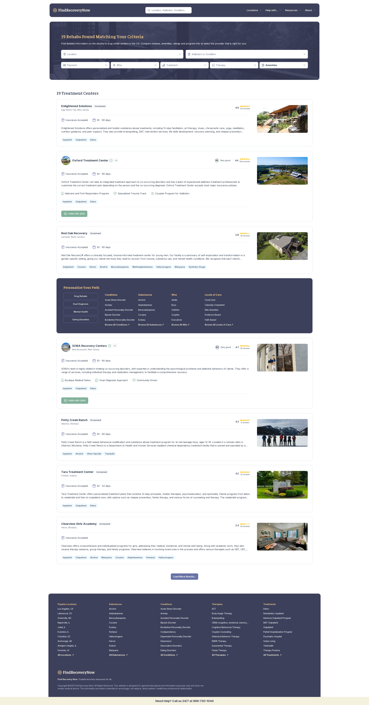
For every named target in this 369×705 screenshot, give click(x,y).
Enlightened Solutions (76, 106)
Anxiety (108, 305)
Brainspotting (218, 618)
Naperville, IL (64, 622)
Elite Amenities (211, 310)
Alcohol (141, 300)
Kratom (112, 645)
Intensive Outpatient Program (277, 618)
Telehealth (268, 645)
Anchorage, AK (65, 641)
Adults (174, 300)
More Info (105, 170)
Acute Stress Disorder (115, 300)
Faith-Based (210, 320)
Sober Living (269, 641)
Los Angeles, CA (65, 609)
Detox (266, 609)
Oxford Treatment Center (90, 160)
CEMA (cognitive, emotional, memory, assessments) (229, 622)
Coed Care (210, 300)
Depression (166, 641)
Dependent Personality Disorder (176, 636)
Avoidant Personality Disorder (119, 310)
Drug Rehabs (80, 296)
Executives (177, 320)
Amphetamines (145, 305)
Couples (175, 315)
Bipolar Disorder (112, 315)
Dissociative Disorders (171, 645)
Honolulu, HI (63, 650)
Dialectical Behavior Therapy (225, 636)
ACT (214, 609)
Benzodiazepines (146, 310)
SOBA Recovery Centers (89, 346)
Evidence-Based (213, 315)
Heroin (112, 641)
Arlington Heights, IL (67, 645)
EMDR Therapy (219, 641)
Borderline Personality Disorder (120, 320)
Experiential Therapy (222, 645)
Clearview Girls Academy (79, 524)
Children (175, 310)
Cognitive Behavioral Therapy (226, 627)
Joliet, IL (61, 627)
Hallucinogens (116, 636)
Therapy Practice (271, 650)
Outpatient (268, 627)
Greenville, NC (64, 618)
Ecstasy (141, 320)
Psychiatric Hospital (272, 636)
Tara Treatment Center (77, 472)
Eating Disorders (81, 319)
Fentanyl (113, 632)
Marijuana (113, 650)
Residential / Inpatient (273, 613)
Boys (174, 305)
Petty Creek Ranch (74, 420)
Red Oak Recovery (74, 233)
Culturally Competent (215, 305)
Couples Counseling (221, 632)
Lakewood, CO (65, 613)
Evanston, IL (63, 632)
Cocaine (142, 315)
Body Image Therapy (222, 613)
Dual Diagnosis (80, 304)
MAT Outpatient (270, 622)
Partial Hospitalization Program (277, 632)
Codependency (168, 632)
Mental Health (81, 311)
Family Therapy (219, 650)
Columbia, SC (64, 636)
